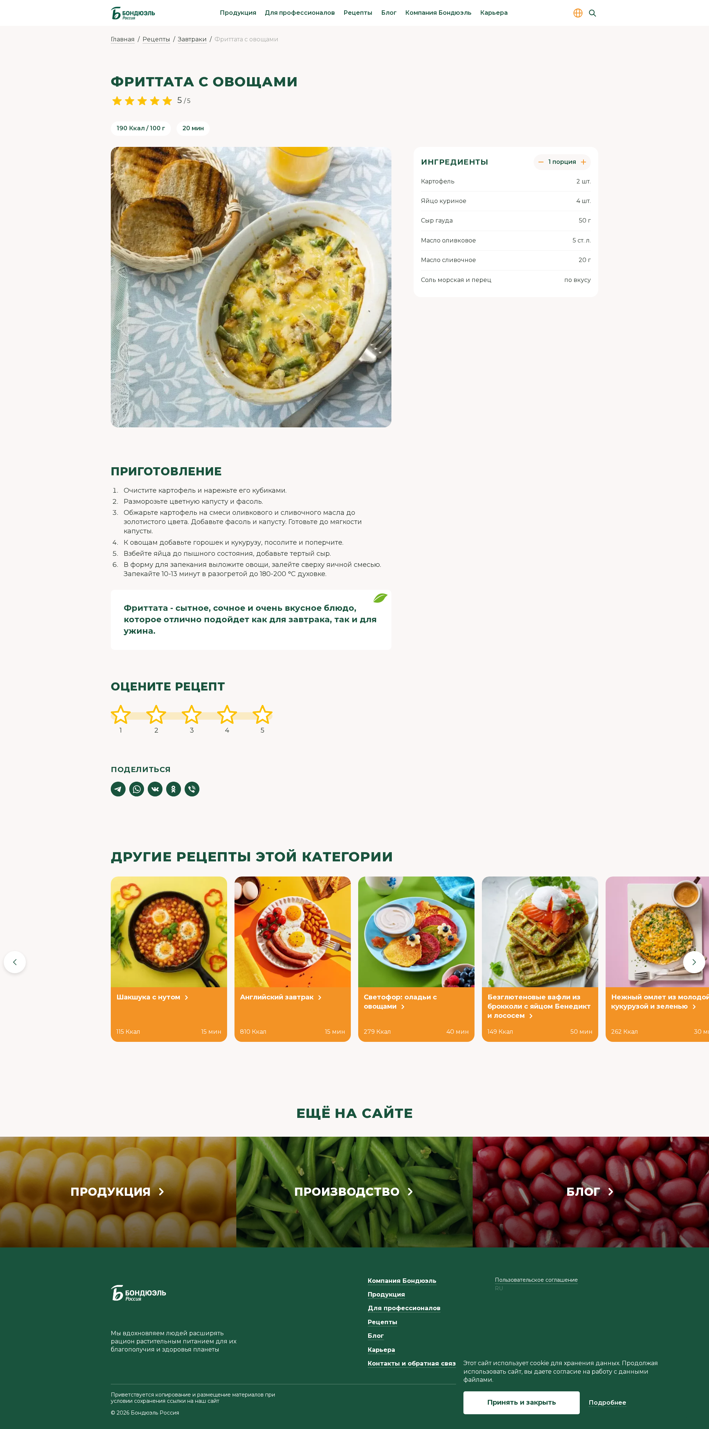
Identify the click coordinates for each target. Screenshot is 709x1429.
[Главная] (133, 13)
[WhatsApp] (136, 789)
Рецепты (357, 12)
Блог (389, 12)
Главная (123, 39)
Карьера (494, 12)
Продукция (238, 12)
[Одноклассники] (173, 789)
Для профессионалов (300, 12)
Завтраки (192, 39)
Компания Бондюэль (438, 12)
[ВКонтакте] (155, 789)
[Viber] (192, 789)
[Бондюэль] (138, 1293)
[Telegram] (118, 789)
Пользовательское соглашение (536, 1280)
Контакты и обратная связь (413, 1363)
